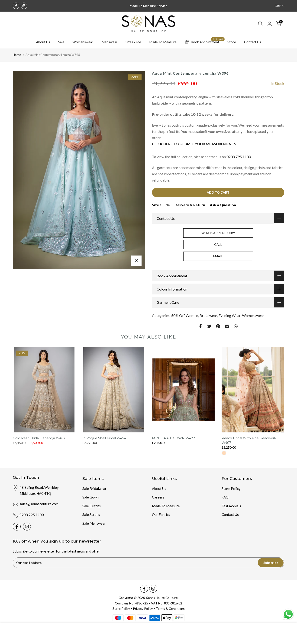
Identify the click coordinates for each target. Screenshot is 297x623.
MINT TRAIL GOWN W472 (173, 438)
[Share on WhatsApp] (236, 326)
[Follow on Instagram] (24, 6)
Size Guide (133, 42)
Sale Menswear (94, 523)
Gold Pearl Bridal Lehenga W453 (39, 438)
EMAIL (218, 256)
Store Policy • (123, 608)
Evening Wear (230, 315)
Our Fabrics (161, 514)
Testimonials (231, 506)
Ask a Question (223, 205)
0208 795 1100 (238, 156)
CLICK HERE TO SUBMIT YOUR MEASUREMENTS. (194, 144)
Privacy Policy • (144, 608)
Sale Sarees (91, 514)
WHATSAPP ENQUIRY (218, 233)
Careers (158, 497)
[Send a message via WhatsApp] (288, 614)
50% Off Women (184, 315)
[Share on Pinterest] (218, 326)
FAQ (225, 497)
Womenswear (82, 42)
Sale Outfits (91, 506)
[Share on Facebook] (200, 326)
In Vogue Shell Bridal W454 (104, 438)
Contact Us (252, 42)
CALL (218, 244)
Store (231, 42)
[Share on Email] (227, 326)
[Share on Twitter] (209, 326)
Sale (61, 42)
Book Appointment (207, 41)
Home (17, 55)
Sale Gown (90, 497)
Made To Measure (163, 42)
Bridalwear (208, 315)
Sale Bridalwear (94, 488)
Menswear (109, 42)
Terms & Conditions (170, 608)
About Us (43, 42)
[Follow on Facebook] (16, 6)
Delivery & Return (189, 205)
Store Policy (231, 488)
